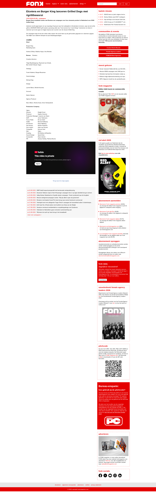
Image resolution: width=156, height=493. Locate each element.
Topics (54, 4)
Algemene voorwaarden (69, 485)
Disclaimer (58, 485)
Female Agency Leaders (113, 51)
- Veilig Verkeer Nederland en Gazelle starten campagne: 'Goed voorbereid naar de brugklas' (59, 195)
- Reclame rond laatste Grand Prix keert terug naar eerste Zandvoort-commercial (55, 200)
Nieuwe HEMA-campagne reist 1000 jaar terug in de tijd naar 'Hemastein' (120, 71)
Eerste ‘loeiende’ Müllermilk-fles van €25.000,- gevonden (116, 69)
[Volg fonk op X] (105, 476)
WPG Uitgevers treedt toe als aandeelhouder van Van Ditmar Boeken (119, 79)
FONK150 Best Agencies (113, 55)
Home (48, 4)
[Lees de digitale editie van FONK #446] (113, 116)
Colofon (87, 485)
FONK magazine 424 (112, 355)
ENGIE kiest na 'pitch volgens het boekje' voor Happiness (120, 14)
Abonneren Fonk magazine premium (110, 204)
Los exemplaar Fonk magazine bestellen (111, 233)
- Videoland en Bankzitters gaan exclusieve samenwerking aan (50, 210)
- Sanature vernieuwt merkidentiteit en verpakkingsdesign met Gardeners (53, 207)
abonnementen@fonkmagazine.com (109, 255)
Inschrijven (102, 280)
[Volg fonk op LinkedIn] (120, 476)
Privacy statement (96, 485)
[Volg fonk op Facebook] (100, 476)
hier (125, 271)
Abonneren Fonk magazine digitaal (110, 219)
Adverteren (73, 4)
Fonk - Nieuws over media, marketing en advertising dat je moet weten (35, 4)
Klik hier (108, 460)
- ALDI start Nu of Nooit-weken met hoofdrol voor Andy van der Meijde (52, 205)
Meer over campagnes (34, 215)
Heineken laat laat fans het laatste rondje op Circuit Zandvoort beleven (120, 74)
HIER (112, 94)
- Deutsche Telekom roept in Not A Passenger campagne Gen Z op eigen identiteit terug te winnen (60, 192)
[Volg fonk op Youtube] (110, 476)
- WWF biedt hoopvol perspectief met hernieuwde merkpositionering (52, 190)
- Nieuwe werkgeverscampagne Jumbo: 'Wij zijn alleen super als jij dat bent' (54, 197)
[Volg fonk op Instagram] (115, 476)
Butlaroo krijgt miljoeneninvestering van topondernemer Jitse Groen (119, 76)
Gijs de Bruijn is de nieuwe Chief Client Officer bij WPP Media (121, 19)
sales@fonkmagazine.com (109, 464)
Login (126, 4)
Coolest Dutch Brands (113, 47)
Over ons (63, 4)
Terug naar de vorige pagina (61, 181)
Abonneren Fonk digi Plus (107, 211)
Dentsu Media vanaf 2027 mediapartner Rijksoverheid (119, 17)
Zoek (120, 4)
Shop (82, 4)
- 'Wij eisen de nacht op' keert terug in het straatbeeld (47, 212)
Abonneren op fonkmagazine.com (109, 226)
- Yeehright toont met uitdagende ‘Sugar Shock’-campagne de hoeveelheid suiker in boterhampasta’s (60, 202)
